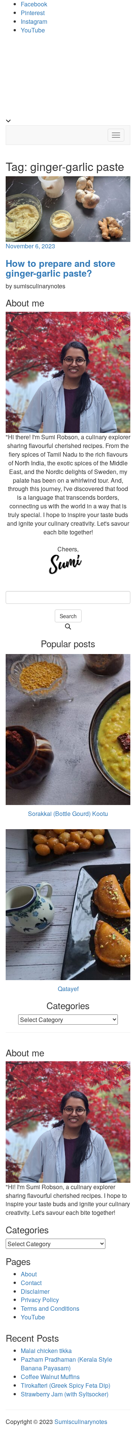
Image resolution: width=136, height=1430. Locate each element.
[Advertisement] (68, 77)
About (29, 1274)
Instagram (34, 21)
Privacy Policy (40, 1299)
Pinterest (33, 12)
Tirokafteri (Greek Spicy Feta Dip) (65, 1385)
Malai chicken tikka (46, 1350)
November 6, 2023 (30, 246)
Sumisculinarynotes (80, 1421)
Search (68, 616)
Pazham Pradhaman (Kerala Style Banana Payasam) (66, 1363)
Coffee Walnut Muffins (50, 1376)
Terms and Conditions (50, 1308)
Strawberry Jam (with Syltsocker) (64, 1394)
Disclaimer (35, 1291)
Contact (31, 1282)
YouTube (33, 30)
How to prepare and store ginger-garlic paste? (60, 268)
